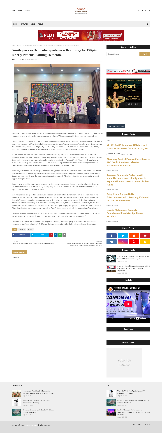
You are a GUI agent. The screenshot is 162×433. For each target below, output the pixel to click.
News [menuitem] (33, 24)
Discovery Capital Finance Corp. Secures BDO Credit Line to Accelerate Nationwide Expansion (128, 162)
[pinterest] (149, 11)
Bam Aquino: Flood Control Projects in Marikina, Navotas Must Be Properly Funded (38, 392)
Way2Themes (28, 430)
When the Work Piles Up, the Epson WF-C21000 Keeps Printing (36, 401)
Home (14, 11)
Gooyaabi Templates (48, 430)
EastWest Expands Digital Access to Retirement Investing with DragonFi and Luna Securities (133, 412)
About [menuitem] (40, 24)
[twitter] (142, 11)
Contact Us (147, 424)
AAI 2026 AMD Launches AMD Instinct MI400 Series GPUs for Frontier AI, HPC (127, 147)
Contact (28, 11)
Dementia (22, 229)
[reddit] (134, 235)
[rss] (145, 241)
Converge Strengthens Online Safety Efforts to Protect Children (38, 411)
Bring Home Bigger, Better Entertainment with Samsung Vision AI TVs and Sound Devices (127, 197)
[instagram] (146, 11)
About (20, 11)
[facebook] (139, 11)
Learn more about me (116, 126)
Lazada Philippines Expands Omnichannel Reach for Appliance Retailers (124, 213)
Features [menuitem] (24, 24)
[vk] (111, 241)
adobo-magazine (18, 59)
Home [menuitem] (15, 24)
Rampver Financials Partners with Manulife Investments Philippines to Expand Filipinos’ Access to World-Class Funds (128, 179)
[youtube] (134, 241)
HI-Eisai (19, 45)
